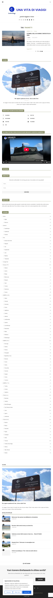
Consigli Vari (27, 261)
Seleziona (8, 592)
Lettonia (27, 316)
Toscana (27, 440)
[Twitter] (21, 19)
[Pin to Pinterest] (40, 51)
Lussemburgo (27, 325)
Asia (27, 237)
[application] (26, 150)
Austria (27, 271)
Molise (27, 425)
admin (29, 37)
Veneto (27, 452)
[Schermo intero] (49, 162)
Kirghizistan (27, 249)
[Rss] (33, 19)
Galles (27, 298)
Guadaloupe (27, 228)
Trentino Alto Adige (27, 443)
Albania (27, 268)
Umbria (27, 446)
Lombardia (27, 416)
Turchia (27, 386)
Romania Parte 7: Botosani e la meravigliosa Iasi (23, 542)
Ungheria (27, 392)
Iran (27, 246)
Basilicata (27, 398)
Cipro (27, 283)
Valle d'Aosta (27, 449)
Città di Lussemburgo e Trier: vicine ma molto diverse (24, 550)
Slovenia (27, 371)
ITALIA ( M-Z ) (27, 419)
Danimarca (27, 289)
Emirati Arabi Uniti (27, 240)
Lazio (27, 410)
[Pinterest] (25, 19)
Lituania (27, 322)
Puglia (27, 431)
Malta (27, 331)
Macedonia (27, 328)
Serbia (27, 365)
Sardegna (27, 434)
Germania (27, 304)
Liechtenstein (27, 319)
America (27, 225)
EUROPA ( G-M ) (27, 295)
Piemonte (27, 428)
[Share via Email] (42, 51)
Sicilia (27, 437)
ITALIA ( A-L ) (27, 395)
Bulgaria (27, 280)
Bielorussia (27, 277)
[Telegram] (31, 19)
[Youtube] (27, 19)
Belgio (27, 274)
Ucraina (27, 389)
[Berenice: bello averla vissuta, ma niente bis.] (6, 527)
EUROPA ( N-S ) (27, 340)
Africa (27, 216)
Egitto (27, 219)
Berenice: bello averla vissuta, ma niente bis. (22, 525)
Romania (27, 358)
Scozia (27, 361)
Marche (27, 422)
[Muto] (47, 162)
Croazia (27, 286)
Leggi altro (29, 49)
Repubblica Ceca (27, 355)
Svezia (27, 377)
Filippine (27, 243)
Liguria (27, 413)
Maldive (27, 255)
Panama (27, 234)
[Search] (50, 2)
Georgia (27, 301)
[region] (18, 587)
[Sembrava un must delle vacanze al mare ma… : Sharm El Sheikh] (6, 536)
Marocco (27, 222)
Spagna (27, 374)
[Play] (4, 162)
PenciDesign (40, 593)
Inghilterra (27, 310)
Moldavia (27, 334)
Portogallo (27, 352)
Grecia (27, 307)
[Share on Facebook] (37, 51)
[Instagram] (23, 19)
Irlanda (27, 313)
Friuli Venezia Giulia (27, 407)
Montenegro (27, 337)
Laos (27, 252)
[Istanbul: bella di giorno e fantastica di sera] (13, 38)
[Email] (29, 19)
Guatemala (27, 231)
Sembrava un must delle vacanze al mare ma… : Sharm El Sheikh (27, 534)
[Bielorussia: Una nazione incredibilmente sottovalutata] (6, 519)
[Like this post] (35, 51)
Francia (27, 292)
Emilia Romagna (27, 404)
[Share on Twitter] (38, 51)
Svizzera (27, 380)
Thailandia (27, 258)
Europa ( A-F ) (27, 264)
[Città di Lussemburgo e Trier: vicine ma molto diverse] (6, 553)
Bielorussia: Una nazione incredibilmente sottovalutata (25, 517)
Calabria (27, 401)
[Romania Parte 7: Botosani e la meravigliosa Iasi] (6, 544)
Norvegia (27, 343)
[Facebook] (19, 19)
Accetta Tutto (26, 592)
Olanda (27, 346)
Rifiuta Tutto (17, 592)
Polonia (27, 349)
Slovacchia (27, 368)
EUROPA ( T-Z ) (27, 383)
